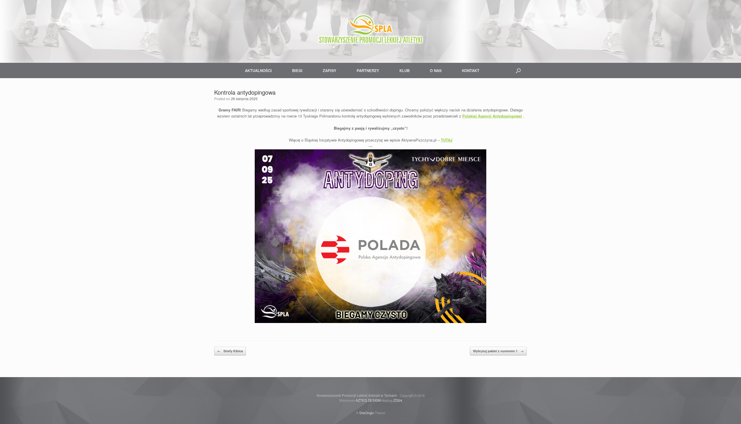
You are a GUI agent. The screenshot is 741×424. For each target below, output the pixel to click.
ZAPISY (329, 70)
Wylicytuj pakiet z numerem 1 (498, 351)
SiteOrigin (366, 412)
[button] (518, 70)
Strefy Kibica (230, 351)
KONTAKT (470, 70)
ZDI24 (397, 400)
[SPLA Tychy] (370, 29)
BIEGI (297, 70)
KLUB (404, 70)
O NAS (436, 70)
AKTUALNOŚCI (258, 70)
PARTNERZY (368, 70)
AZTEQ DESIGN (368, 400)
